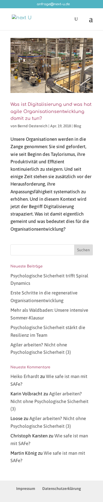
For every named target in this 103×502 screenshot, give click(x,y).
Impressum (25, 488)
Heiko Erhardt (24, 376)
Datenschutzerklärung (61, 488)
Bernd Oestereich (33, 126)
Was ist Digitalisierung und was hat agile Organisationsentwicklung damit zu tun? (50, 111)
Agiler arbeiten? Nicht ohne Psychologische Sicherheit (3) (49, 401)
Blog (77, 126)
